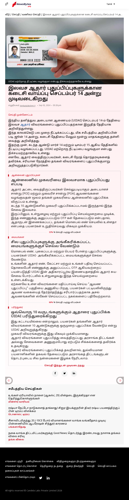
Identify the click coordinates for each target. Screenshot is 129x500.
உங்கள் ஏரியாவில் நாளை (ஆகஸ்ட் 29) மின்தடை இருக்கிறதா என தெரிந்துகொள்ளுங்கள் (51, 397)
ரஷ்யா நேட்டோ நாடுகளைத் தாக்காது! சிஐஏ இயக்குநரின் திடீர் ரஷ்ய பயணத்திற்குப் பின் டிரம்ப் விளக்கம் (64, 410)
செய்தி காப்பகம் (107, 466)
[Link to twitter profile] (40, 478)
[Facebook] (55, 373)
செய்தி (16, 14)
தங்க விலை (16, 439)
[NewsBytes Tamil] (21, 4)
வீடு (7, 14)
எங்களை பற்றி (14, 461)
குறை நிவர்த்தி (75, 466)
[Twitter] (64, 373)
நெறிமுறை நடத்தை (51, 466)
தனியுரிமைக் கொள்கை (39, 461)
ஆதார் (25, 125)
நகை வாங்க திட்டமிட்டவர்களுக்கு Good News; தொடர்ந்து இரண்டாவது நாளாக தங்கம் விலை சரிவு (64, 435)
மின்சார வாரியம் (18, 402)
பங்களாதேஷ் (17, 427)
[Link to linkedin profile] (48, 478)
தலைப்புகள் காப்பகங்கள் (20, 471)
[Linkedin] (74, 373)
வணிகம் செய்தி (31, 14)
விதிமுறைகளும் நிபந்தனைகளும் (76, 461)
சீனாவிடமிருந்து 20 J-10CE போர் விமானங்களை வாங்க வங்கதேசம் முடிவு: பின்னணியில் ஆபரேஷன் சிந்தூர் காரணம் (57, 422)
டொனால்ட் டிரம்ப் (19, 414)
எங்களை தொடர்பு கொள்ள (21, 466)
